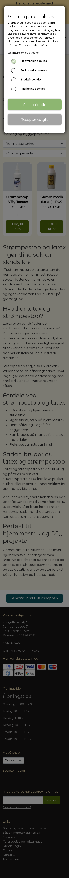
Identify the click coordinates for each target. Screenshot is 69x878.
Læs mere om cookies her (23, 52)
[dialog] (34, 439)
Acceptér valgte (34, 119)
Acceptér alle (34, 105)
